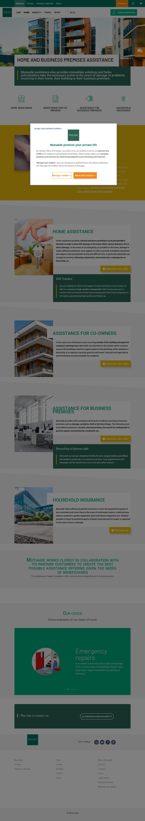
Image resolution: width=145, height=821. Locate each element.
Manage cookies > (61, 175)
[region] (73, 154)
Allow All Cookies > (85, 175)
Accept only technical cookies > (48, 128)
